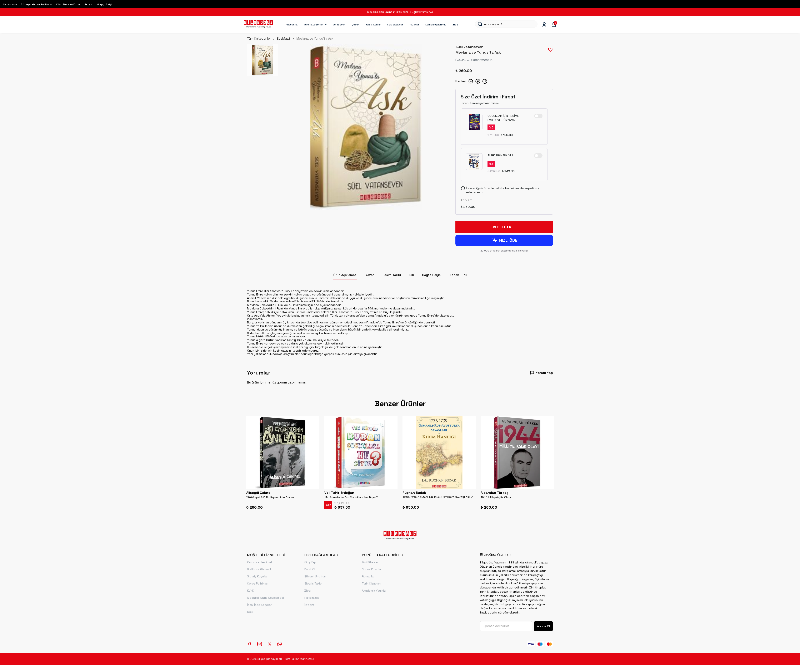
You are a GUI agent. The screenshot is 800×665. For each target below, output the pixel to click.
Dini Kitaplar (370, 562)
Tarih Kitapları (371, 583)
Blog (455, 24)
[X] (269, 643)
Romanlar (368, 576)
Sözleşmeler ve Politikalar (37, 4)
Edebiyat (283, 38)
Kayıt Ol (309, 569)
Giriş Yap (310, 562)
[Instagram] (259, 643)
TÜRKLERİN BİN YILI (500, 155)
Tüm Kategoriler (314, 24)
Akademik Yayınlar (374, 590)
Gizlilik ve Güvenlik (259, 569)
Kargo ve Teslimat (259, 562)
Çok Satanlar (395, 24)
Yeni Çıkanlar (373, 24)
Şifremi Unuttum (315, 576)
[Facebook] (249, 643)
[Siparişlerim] (544, 24)
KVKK (250, 590)
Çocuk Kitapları (372, 569)
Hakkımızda (10, 4)
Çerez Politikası (257, 583)
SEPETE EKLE (504, 227)
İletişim (89, 4)
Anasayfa (292, 24)
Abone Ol (543, 626)
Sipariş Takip (313, 583)
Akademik (339, 24)
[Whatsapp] (279, 643)
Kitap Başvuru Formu (68, 4)
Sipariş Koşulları (257, 576)
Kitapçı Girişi (104, 4)
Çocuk (355, 24)
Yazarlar (414, 24)
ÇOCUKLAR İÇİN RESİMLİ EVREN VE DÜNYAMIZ (503, 118)
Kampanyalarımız (435, 24)
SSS (250, 612)
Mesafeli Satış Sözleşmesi (265, 598)
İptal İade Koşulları (259, 605)
